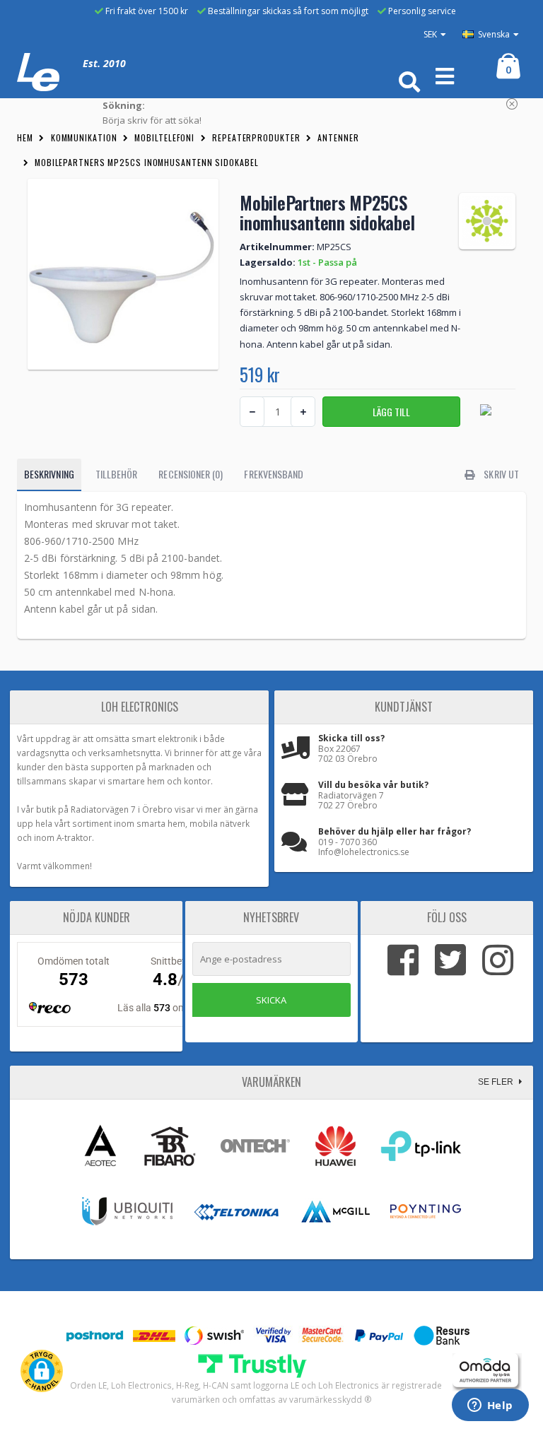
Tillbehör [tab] (116, 473)
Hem (25, 137)
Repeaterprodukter (256, 137)
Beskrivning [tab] (49, 473)
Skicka (271, 1000)
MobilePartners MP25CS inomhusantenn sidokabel (147, 162)
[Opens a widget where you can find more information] (490, 1406)
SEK (430, 34)
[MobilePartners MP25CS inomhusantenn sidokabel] (123, 274)
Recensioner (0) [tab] (190, 473)
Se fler (496, 1082)
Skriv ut (500, 473)
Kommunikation (84, 137)
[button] (42, 1371)
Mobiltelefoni (164, 137)
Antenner (337, 137)
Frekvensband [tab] (273, 473)
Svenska (493, 34)
